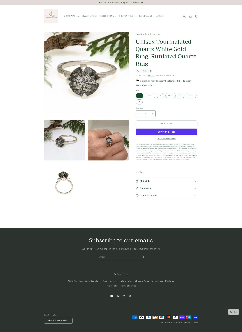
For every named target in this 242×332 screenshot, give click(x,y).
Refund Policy (126, 281)
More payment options (167, 138)
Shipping (151, 75)
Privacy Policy (112, 286)
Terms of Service (128, 286)
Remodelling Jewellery (89, 281)
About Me (72, 281)
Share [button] (141, 172)
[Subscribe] (143, 257)
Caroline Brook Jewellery (175, 322)
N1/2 (170, 96)
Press (105, 281)
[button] (71, 16)
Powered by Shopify (191, 322)
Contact (113, 281)
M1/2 (150, 96)
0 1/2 (191, 96)
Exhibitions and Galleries (163, 281)
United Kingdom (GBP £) (57, 320)
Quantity (139, 108)
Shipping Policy (142, 281)
